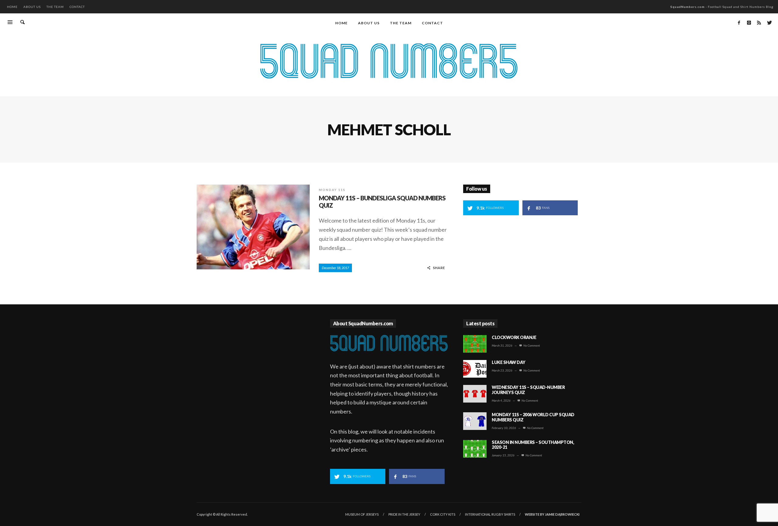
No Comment (531, 345)
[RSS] (758, 22)
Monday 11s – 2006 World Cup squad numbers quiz (533, 417)
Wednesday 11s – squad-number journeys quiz (528, 390)
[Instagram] (748, 22)
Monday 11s (332, 190)
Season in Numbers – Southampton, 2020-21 (533, 445)
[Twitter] (768, 22)
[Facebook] (738, 22)
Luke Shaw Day (508, 362)
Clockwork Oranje (514, 337)
